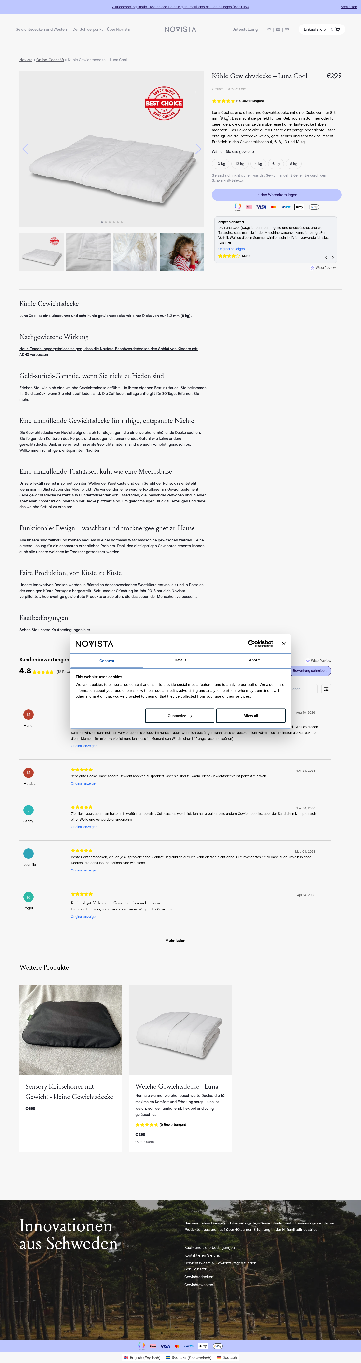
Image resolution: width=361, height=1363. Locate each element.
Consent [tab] (106, 660)
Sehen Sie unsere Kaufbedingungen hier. (55, 629)
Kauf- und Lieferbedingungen (209, 1247)
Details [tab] (181, 660)
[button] (25, 149)
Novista (25, 59)
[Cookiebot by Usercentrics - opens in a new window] (251, 643)
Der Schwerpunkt (88, 29)
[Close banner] (284, 643)
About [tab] (254, 660)
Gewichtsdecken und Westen (41, 29)
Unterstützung (245, 29)
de (278, 29)
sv (269, 29)
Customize (177, 716)
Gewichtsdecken (198, 1276)
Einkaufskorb (318, 29)
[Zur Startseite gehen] (180, 29)
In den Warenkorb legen (276, 194)
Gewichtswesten (198, 1284)
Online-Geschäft (50, 59)
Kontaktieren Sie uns (202, 1255)
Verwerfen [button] (349, 7)
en (287, 29)
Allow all (250, 716)
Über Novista (118, 29)
